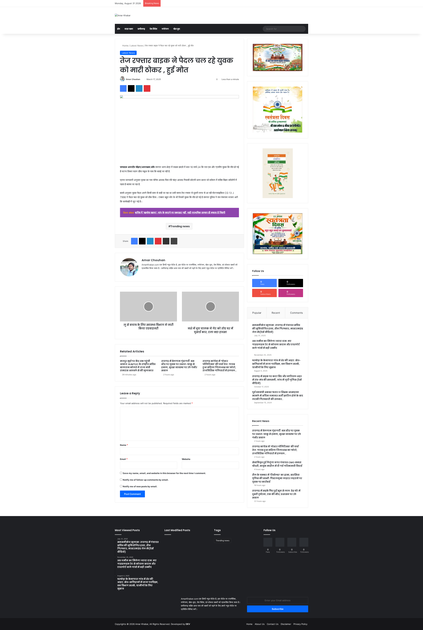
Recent (276, 312)
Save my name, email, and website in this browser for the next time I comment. (164, 473)
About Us (260, 624)
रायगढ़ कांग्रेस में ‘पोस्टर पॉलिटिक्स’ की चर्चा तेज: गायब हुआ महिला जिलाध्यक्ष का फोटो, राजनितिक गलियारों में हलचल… (220, 365)
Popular (256, 312)
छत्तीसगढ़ (141, 28)
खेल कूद (176, 28)
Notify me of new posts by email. (140, 486)
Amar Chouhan (133, 79)
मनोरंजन (165, 28)
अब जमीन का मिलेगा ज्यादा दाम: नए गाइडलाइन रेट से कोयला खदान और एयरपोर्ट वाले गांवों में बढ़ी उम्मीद (276, 344)
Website (186, 459)
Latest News (136, 45)
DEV (188, 624)
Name (124, 445)
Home (125, 45)
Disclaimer (286, 624)
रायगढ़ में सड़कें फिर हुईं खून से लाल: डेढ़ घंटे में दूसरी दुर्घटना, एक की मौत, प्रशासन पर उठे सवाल (276, 494)
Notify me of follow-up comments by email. (146, 479)
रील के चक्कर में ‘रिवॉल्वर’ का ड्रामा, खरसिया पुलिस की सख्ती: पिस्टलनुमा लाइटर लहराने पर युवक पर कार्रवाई (277, 478)
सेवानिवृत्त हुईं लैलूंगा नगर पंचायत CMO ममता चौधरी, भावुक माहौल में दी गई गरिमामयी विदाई (277, 464)
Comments (296, 312)
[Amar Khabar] (123, 15)
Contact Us (272, 624)
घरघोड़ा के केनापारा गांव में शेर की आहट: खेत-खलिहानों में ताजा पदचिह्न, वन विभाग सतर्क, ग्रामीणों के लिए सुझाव (276, 364)
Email (124, 459)
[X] (152, 274)
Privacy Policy (300, 624)
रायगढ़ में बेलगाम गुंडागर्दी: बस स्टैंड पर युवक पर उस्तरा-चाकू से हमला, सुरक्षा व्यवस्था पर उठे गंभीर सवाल (179, 365)
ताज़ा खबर (129, 28)
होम (118, 28)
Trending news (180, 226)
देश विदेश (153, 28)
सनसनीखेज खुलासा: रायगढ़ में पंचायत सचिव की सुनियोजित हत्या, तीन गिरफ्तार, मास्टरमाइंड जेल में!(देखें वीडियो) (277, 328)
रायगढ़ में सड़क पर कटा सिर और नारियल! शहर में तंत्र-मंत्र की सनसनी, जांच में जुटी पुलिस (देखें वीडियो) (277, 380)
